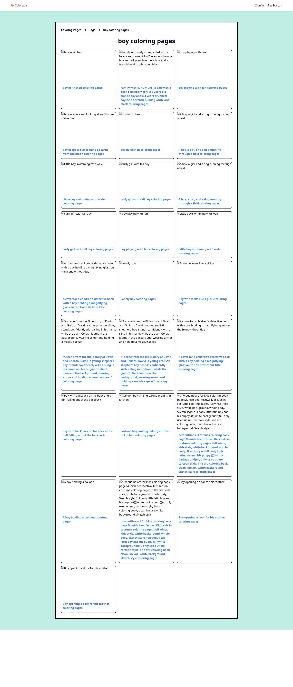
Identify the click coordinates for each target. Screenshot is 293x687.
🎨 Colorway (19, 5)
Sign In (259, 5)
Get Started (274, 5)
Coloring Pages (71, 30)
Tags (92, 30)
